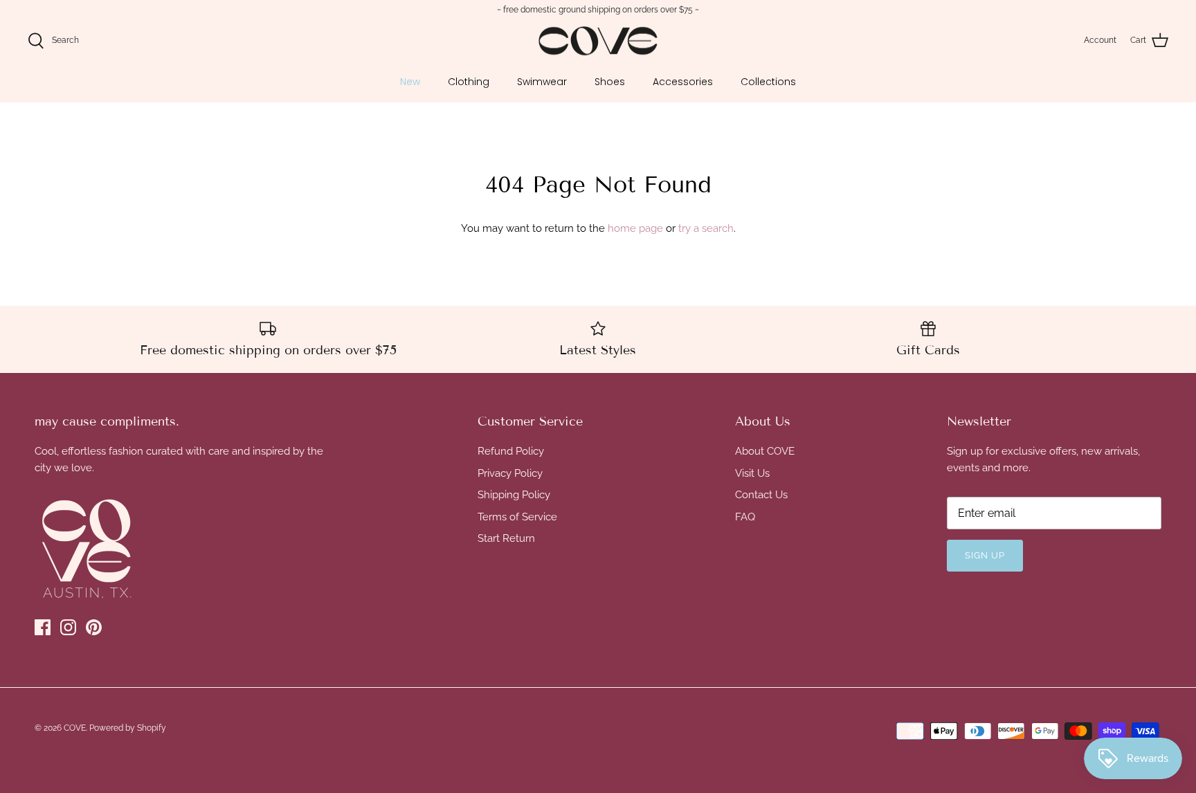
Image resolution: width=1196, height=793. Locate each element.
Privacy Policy (510, 473)
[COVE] (598, 41)
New (410, 82)
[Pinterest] (94, 627)
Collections (768, 82)
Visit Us (752, 473)
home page (635, 228)
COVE (75, 728)
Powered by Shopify (127, 728)
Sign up (985, 555)
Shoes (610, 82)
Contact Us (761, 495)
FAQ (745, 517)
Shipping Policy (514, 495)
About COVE (765, 451)
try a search (706, 228)
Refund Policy (511, 451)
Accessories (683, 82)
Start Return (506, 538)
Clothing (468, 82)
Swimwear (542, 82)
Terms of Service (517, 517)
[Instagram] (68, 627)
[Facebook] (43, 627)
